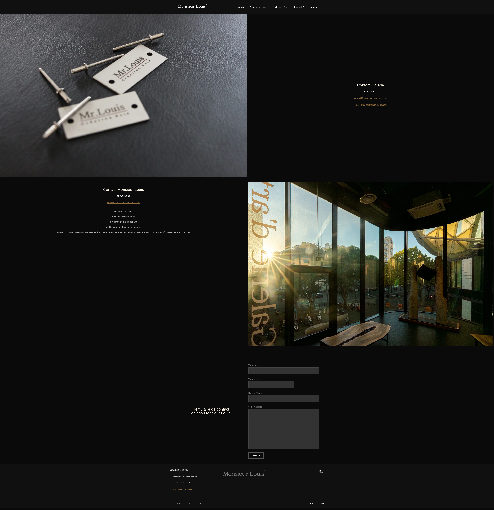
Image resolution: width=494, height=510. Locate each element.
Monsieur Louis (258, 7)
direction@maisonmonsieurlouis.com (123, 203)
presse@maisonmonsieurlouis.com (370, 105)
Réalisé (312, 504)
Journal (298, 7)
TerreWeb (320, 504)
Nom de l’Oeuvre (255, 393)
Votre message (255, 407)
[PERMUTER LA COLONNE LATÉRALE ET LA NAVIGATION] (321, 7)
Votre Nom (253, 365)
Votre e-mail (253, 379)
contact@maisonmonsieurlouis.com (370, 98)
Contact (312, 7)
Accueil (242, 7)
